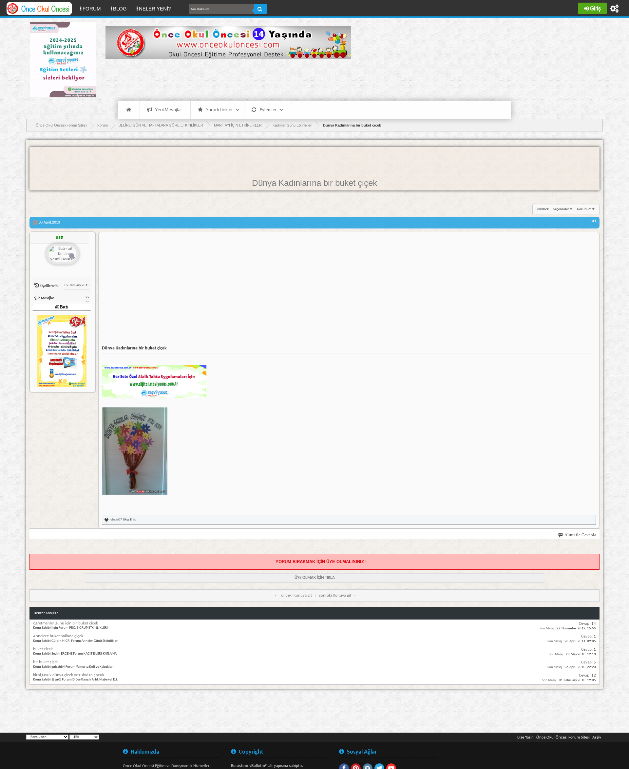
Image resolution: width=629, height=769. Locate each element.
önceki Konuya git (296, 595)
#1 (594, 221)
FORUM (94, 8)
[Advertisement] (224, 78)
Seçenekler (561, 209)
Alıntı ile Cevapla (580, 534)
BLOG (120, 8)
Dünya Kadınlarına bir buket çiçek (314, 183)
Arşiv (596, 737)
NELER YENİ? (155, 8)
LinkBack (542, 209)
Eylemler (268, 109)
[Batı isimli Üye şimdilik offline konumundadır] (62, 255)
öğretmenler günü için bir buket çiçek (65, 623)
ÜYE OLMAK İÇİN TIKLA (315, 578)
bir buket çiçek (46, 662)
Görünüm (584, 209)
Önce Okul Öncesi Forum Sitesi (563, 737)
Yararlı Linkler (219, 109)
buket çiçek (43, 649)
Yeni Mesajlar (168, 109)
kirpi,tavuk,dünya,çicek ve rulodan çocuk (68, 675)
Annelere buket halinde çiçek (58, 636)
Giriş (595, 8)
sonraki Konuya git (335, 595)
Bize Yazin (525, 737)
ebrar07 (116, 520)
